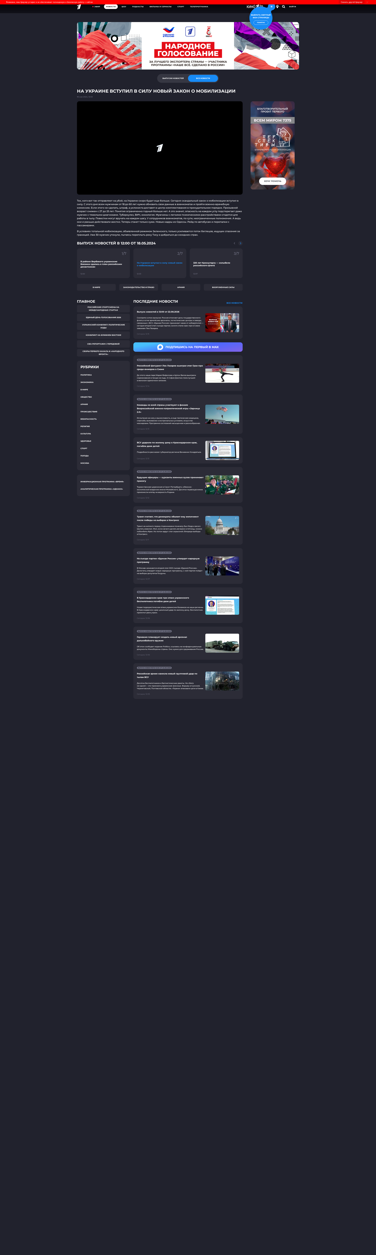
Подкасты (138, 7)
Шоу (124, 7)
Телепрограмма (199, 7)
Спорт (180, 7)
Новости (111, 7)
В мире (96, 287)
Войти (292, 7)
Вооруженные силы (223, 287)
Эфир (97, 7)
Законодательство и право (138, 287)
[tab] (173, 78)
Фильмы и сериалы (161, 7)
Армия (181, 287)
